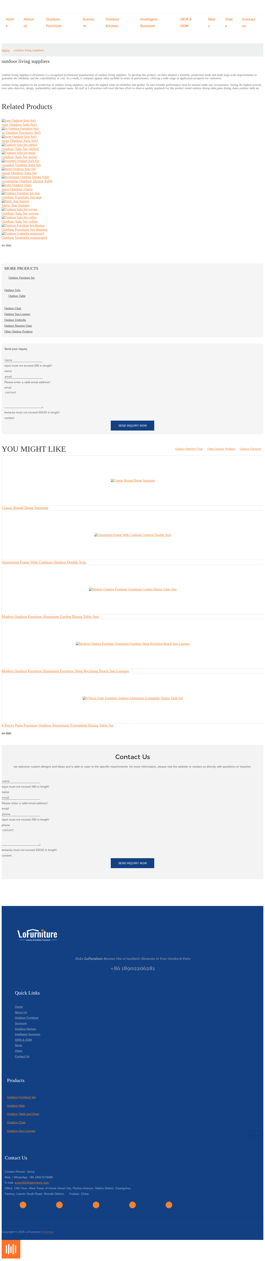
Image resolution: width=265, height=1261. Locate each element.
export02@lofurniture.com (32, 1182)
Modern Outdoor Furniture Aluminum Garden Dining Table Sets (50, 616)
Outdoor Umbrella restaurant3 (24, 237)
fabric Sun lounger (16, 205)
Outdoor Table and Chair (23, 1114)
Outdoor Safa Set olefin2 (20, 149)
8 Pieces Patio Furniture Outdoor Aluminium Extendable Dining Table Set (57, 725)
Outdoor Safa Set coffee (20, 221)
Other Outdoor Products (221, 448)
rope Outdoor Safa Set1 (19, 124)
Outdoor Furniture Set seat (22, 197)
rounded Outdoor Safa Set (21, 165)
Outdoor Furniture (250, 448)
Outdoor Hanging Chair (189, 448)
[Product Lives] (11, 1257)
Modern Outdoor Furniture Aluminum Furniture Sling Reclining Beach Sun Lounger (65, 671)
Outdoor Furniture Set (21, 1097)
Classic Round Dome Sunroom (25, 508)
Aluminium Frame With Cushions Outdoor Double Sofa (44, 562)
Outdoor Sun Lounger (21, 1131)
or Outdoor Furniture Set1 (21, 133)
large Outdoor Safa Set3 (20, 141)
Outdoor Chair (16, 1122)
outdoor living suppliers (29, 50)
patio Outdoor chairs (17, 189)
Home (6, 50)
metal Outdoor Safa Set (19, 173)
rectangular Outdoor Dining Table (27, 181)
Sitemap (48, 1231)
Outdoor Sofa (16, 1105)
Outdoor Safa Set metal (19, 157)
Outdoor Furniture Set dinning (24, 229)
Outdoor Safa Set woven (20, 213)
